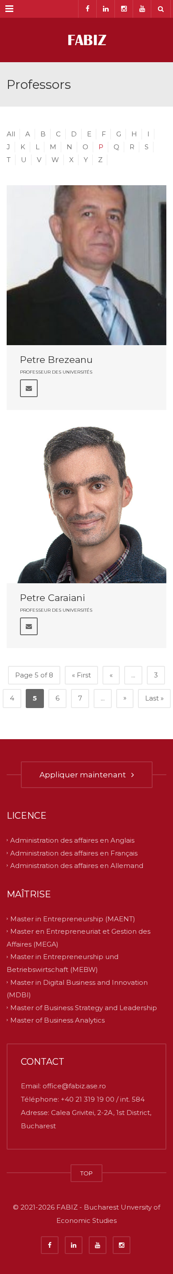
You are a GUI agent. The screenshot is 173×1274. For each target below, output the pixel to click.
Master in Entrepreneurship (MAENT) (72, 918)
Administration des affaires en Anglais (72, 840)
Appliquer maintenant (84, 774)
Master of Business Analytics (57, 1020)
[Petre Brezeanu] (86, 265)
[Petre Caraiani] (86, 503)
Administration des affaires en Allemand (76, 865)
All (11, 134)
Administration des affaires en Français (74, 852)
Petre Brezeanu (56, 359)
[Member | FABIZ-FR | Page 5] (86, 40)
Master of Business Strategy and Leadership (83, 1007)
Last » (154, 698)
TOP (86, 1173)
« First (81, 675)
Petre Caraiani (52, 597)
